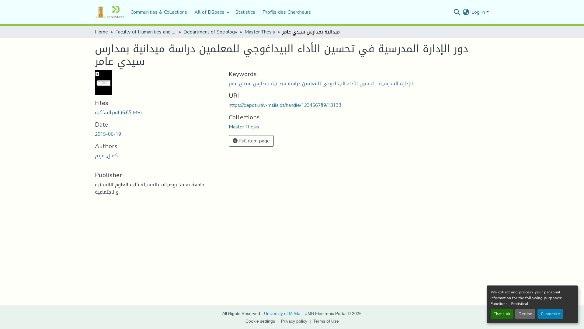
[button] (109, 12)
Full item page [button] (254, 140)
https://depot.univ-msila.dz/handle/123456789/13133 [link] (285, 105)
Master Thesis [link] (260, 32)
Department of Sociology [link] (210, 32)
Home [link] (101, 32)
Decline (525, 313)
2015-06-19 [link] (108, 134)
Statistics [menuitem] (245, 12)
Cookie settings (260, 321)
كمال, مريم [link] (106, 155)
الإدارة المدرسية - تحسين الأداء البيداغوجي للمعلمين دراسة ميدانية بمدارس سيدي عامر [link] (321, 83)
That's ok (502, 313)
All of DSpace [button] (209, 12)
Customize (550, 313)
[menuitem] (211, 12)
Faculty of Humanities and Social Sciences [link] (145, 32)
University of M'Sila (282, 313)
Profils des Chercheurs (286, 12)
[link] (158, 112)
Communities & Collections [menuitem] (158, 12)
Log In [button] (478, 12)
